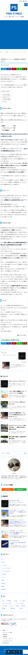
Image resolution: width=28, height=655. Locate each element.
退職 (21, 608)
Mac (2, 559)
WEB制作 (9, 600)
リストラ (3, 577)
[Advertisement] (14, 34)
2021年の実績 (6, 94)
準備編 (2, 586)
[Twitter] (3, 69)
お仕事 (2, 562)
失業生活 (3, 583)
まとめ (4, 101)
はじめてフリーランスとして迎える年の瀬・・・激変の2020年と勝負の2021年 (17, 427)
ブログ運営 (3, 574)
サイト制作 (3, 565)
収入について (5, 97)
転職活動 (3, 589)
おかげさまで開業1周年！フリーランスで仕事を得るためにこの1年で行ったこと (17, 414)
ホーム (3, 52)
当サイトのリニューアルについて (17, 381)
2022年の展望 (6, 99)
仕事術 (2, 580)
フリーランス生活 (22, 52)
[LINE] (19, 69)
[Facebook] (8, 69)
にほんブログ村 (13, 625)
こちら (19, 478)
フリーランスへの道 (11, 52)
